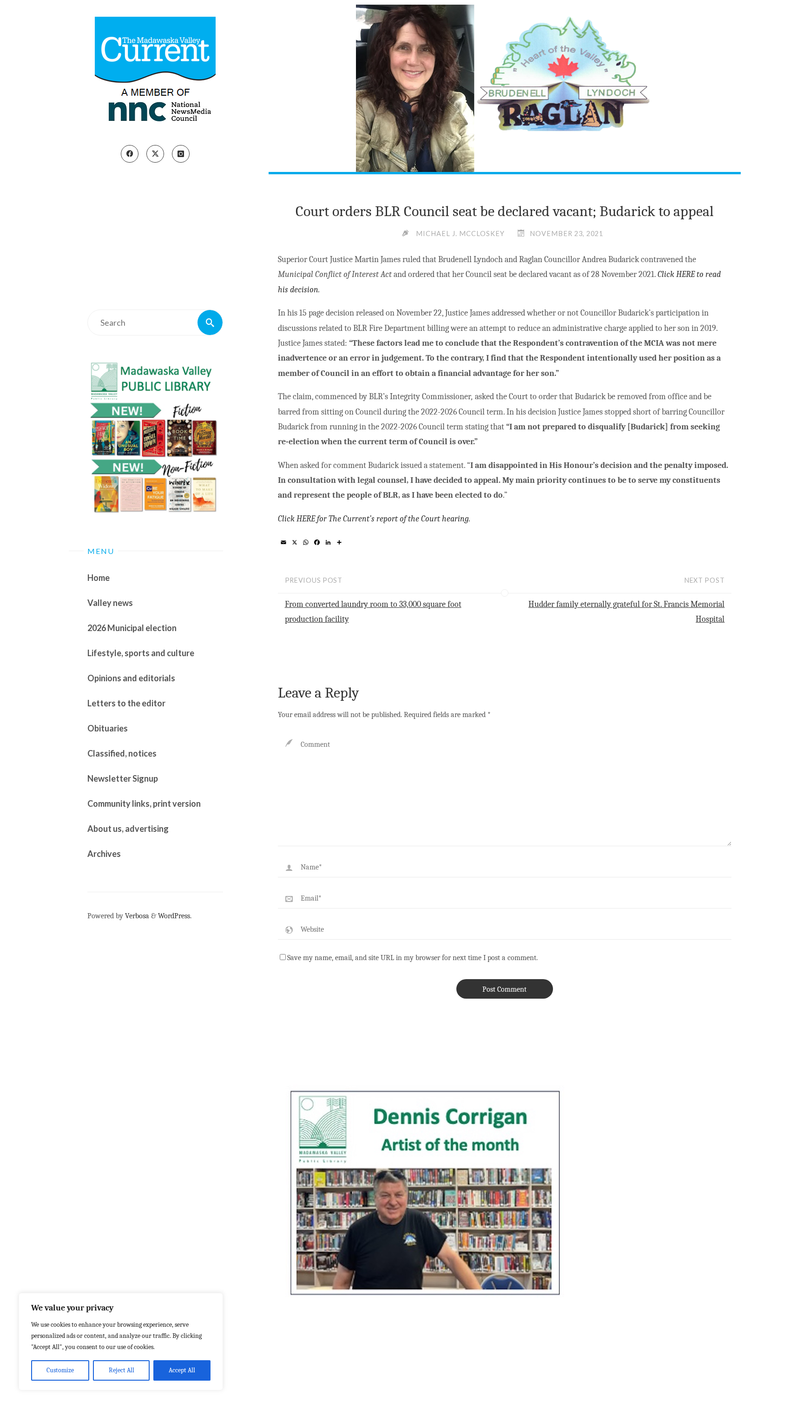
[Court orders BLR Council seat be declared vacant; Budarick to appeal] (504, 88)
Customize (60, 1370)
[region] (121, 1341)
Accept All (182, 1370)
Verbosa (136, 915)
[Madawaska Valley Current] (155, 72)
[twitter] (155, 154)
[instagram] (181, 154)
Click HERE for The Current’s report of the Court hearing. (374, 519)
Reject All (121, 1370)
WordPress (174, 915)
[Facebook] (129, 154)
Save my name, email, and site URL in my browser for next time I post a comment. (412, 957)
